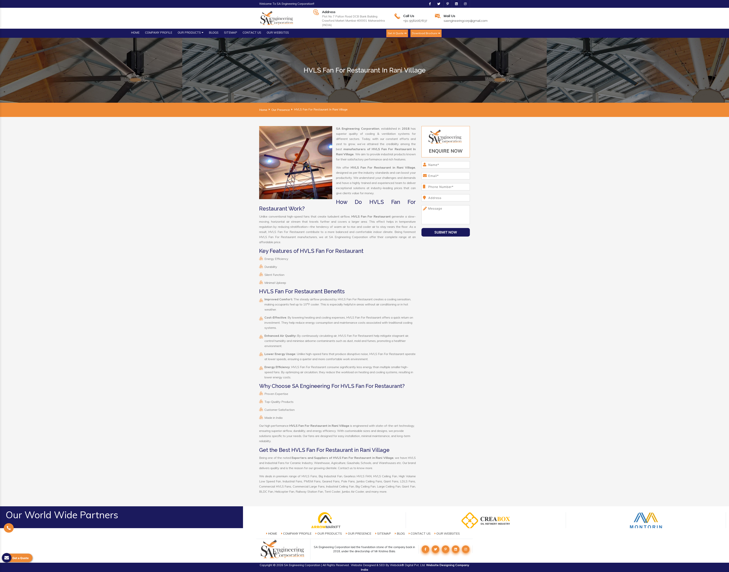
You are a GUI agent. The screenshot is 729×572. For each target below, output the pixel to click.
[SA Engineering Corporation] (277, 18)
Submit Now (445, 232)
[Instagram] (464, 4)
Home (263, 110)
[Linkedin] (455, 4)
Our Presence (280, 110)
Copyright (266, 565)
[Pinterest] (446, 4)
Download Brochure (425, 33)
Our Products (329, 533)
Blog (400, 533)
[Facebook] (428, 4)
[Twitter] (437, 4)
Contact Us (420, 533)
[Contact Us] (9, 528)
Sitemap (383, 533)
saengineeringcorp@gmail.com (466, 21)
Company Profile (297, 533)
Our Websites (448, 533)
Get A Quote (396, 33)
